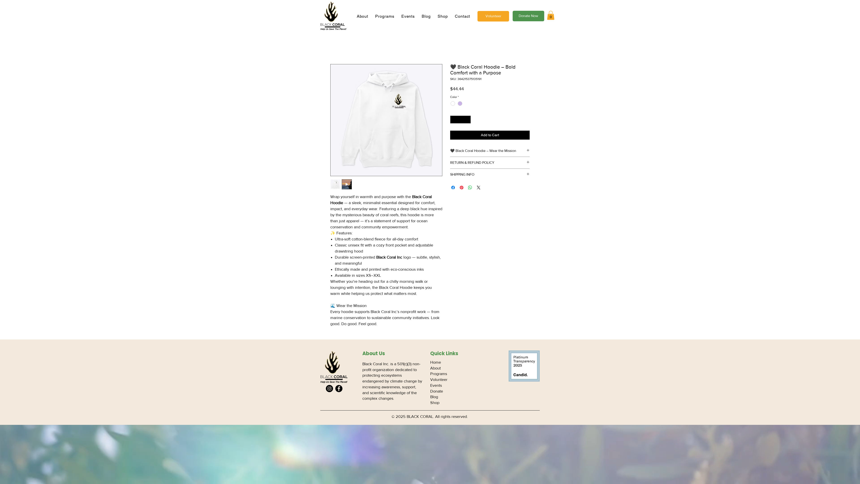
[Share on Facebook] (453, 188)
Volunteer (438, 380)
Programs (438, 374)
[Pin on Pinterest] (461, 188)
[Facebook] (338, 389)
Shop (434, 403)
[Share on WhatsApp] (470, 188)
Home (335, 48)
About (435, 368)
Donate (436, 391)
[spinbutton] (460, 120)
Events (436, 386)
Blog (434, 397)
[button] (551, 15)
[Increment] (467, 120)
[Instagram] (329, 389)
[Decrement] (453, 120)
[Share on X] (478, 188)
